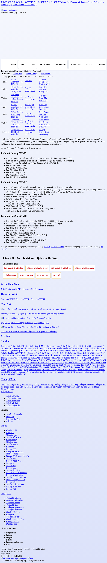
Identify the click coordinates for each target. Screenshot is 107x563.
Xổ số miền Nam (13, 401)
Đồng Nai (43, 98)
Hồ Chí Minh (44, 84)
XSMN (17, 2)
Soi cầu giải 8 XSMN (61, 365)
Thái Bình (15, 132)
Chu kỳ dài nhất (80, 387)
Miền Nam (45, 74)
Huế (26, 83)
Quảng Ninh (16, 92)
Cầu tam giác (44, 367)
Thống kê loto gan (8, 384)
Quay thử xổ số (9, 294)
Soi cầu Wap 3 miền (27, 372)
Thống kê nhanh (40, 384)
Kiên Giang (44, 132)
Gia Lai (28, 113)
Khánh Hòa (30, 99)
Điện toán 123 (17, 82)
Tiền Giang (43, 134)
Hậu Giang (43, 122)
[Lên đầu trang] (2, 7)
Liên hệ (9, 421)
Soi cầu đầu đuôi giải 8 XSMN (83, 365)
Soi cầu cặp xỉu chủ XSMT (28, 358)
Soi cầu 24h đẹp (95, 369)
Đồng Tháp (44, 82)
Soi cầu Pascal (56, 367)
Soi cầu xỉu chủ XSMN (10, 362)
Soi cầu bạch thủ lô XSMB (78, 346)
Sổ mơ (20, 4)
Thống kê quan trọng (69, 384)
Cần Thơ (42, 96)
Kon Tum (29, 132)
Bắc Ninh (15, 94)
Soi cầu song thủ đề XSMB (44, 348)
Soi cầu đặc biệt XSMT (50, 358)
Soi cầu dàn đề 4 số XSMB (81, 353)
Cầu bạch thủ (6, 346)
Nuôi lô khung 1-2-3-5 (66, 372)
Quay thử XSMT (38, 299)
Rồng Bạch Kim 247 (89, 367)
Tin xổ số (6, 304)
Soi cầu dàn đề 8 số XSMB (22, 355)
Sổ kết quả (88, 2)
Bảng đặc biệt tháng (25, 384)
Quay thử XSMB (8, 299)
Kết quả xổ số (7, 391)
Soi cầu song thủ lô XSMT (18, 360)
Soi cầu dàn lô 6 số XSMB (12, 353)
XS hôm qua (72, 2)
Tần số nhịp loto (49, 387)
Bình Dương (44, 112)
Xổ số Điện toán (13, 405)
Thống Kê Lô (8, 379)
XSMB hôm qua (8, 289)
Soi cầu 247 (21, 374)
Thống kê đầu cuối (86, 384)
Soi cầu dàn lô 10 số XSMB (58, 353)
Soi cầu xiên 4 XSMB (74, 351)
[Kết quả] (9, 10)
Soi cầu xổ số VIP (19, 367)
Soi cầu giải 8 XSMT (58, 360)
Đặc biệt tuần (93, 387)
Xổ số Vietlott (12, 403)
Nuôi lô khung (12, 454)
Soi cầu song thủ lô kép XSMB (14, 351)
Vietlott (81, 2)
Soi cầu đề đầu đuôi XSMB (67, 348)
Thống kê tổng (54, 384)
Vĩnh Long (43, 117)
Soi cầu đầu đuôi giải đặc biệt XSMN (80, 362)
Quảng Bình (30, 107)
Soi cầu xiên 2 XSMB (36, 351)
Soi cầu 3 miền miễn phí (46, 372)
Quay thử (13, 4)
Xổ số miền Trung (13, 398)
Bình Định (29, 104)
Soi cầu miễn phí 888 (95, 372)
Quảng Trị (29, 109)
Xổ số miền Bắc (13, 396)
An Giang (43, 104)
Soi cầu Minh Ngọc (49, 369)
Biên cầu (100, 365)
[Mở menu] (5, 64)
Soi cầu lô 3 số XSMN (42, 365)
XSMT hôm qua (36, 289)
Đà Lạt (42, 130)
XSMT (10, 2)
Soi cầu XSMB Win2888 (16, 472)
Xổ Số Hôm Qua (10, 284)
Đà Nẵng (28, 97)
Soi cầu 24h (81, 372)
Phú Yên (28, 80)
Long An (42, 127)
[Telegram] (23, 558)
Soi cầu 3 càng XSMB (35, 346)
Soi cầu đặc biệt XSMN (54, 362)
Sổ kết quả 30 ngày (14, 414)
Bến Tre (42, 89)
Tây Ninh (43, 109)
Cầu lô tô (66, 367)
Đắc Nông (29, 123)
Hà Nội (14, 79)
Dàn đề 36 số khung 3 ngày (18, 369)
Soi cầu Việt (72, 369)
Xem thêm (5, 336)
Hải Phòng (15, 114)
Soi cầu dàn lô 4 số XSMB (95, 351)
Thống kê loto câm (11, 387)
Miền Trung (31, 74)
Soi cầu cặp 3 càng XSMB (56, 346)
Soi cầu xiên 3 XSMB (55, 351)
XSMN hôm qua (22, 289)
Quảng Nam (30, 90)
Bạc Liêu (43, 87)
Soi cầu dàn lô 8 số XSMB (35, 353)
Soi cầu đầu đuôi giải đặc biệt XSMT (76, 358)
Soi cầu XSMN (53, 2)
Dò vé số (4, 4)
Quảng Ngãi (30, 125)
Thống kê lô (99, 2)
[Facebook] (9, 558)
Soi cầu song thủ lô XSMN (21, 365)
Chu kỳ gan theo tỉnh (65, 387)
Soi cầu (63, 2)
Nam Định (15, 124)
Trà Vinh (42, 114)
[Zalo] (30, 558)
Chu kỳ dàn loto (26, 387)
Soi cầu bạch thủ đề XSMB (21, 348)
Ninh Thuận (30, 116)
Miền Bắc (17, 74)
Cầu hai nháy (32, 367)
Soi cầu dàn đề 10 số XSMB (46, 355)
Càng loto (38, 387)
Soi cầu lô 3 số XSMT (39, 360)
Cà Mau (42, 79)
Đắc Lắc (28, 88)
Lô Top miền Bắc (8, 374)
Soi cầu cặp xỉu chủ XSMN (32, 362)
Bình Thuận (44, 107)
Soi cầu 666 (75, 367)
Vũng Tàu (43, 92)
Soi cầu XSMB (27, 2)
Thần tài (14, 84)
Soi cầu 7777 (35, 369)
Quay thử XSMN (23, 299)
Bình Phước (44, 120)
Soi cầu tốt (62, 369)
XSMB (4, 2)
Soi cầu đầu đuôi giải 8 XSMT (80, 360)
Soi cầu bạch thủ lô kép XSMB (92, 348)
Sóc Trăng (43, 100)
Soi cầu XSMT (40, 2)
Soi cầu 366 (83, 369)
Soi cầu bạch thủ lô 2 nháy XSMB (73, 355)
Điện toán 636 (17, 99)
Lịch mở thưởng (30, 4)
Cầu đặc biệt (6, 367)
